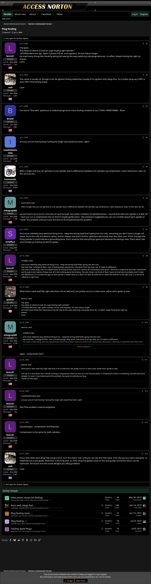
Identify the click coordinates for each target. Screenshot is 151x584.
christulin (138, 531)
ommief (13, 524)
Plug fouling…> (19, 520)
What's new (20, 14)
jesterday (14, 531)
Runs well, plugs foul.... (23, 505)
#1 (147, 43)
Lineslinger (15, 508)
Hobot (139, 523)
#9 (147, 287)
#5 (147, 166)
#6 (147, 198)
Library (32, 14)
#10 (146, 322)
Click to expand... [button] (84, 346)
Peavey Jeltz (15, 500)
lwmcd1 (7, 32)
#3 (147, 106)
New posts (6, 18)
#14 (146, 453)
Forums (7, 14)
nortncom (14, 516)
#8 (147, 256)
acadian (138, 515)
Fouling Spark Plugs (21, 528)
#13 (146, 422)
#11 (146, 360)
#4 (147, 137)
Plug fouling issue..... (22, 513)
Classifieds (46, 14)
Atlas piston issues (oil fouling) (27, 497)
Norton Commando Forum (39, 508)
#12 (146, 391)
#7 (147, 229)
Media (60, 14)
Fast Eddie (137, 508)
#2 (147, 75)
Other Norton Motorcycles (39, 500)
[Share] (143, 43)
